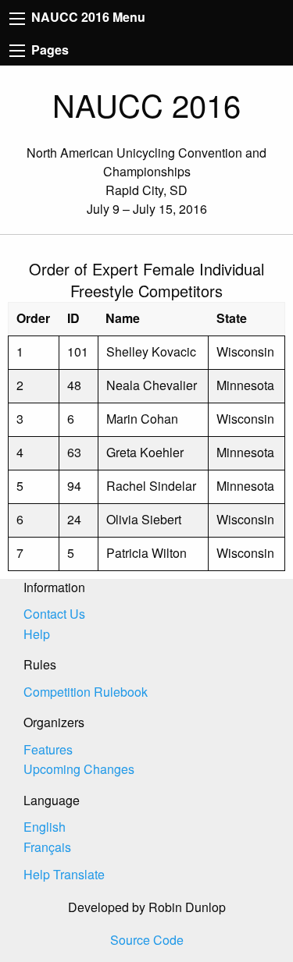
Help (36, 634)
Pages (48, 50)
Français (47, 847)
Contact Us (54, 614)
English (44, 827)
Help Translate (64, 874)
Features (48, 749)
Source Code (147, 940)
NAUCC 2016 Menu (86, 17)
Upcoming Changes (78, 769)
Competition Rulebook (85, 692)
